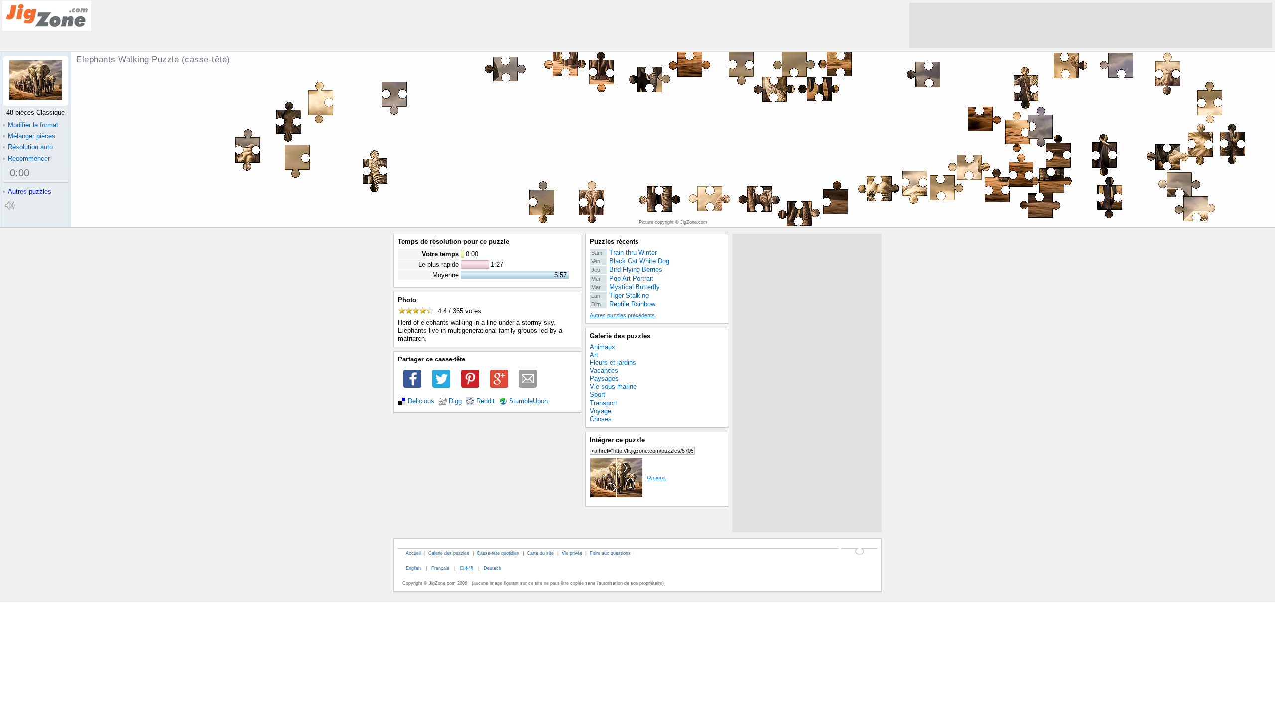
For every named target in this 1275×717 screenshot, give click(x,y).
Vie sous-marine (613, 386)
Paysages (604, 378)
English (413, 568)
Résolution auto (28, 147)
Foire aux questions (610, 553)
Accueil (413, 553)
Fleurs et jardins (613, 362)
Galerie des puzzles (620, 336)
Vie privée (572, 553)
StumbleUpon (528, 401)
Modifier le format (30, 125)
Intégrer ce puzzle (617, 440)
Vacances (604, 370)
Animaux (602, 347)
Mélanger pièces (29, 136)
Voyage (600, 411)
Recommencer (26, 158)
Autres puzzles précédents (622, 315)
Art (594, 354)
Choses (601, 419)
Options (656, 477)
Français (440, 568)
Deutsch (492, 568)
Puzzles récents (614, 241)
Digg (455, 401)
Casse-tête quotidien (498, 553)
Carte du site (540, 553)
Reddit (485, 401)
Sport (597, 394)
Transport (603, 403)
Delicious (421, 401)
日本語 (466, 568)
